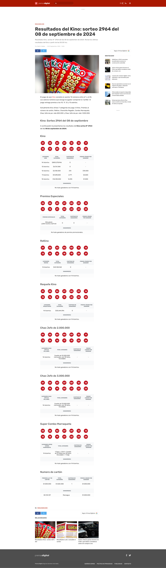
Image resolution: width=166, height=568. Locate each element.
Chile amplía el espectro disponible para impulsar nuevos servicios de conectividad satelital (121, 93)
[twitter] (130, 555)
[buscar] (55, 3)
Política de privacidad (104, 564)
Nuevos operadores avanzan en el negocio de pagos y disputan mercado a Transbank (121, 85)
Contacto (127, 564)
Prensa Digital (38, 563)
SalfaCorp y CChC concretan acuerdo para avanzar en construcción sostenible (120, 61)
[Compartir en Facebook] (38, 50)
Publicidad (118, 564)
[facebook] (126, 555)
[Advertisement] (83, 15)
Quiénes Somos (90, 564)
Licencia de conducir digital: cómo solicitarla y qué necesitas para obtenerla (121, 77)
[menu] (129, 3)
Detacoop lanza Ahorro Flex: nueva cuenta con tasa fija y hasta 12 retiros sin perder (121, 101)
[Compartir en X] (44, 50)
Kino (54, 97)
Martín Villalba (41, 46)
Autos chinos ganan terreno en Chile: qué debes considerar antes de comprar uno (88, 541)
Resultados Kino (42, 507)
